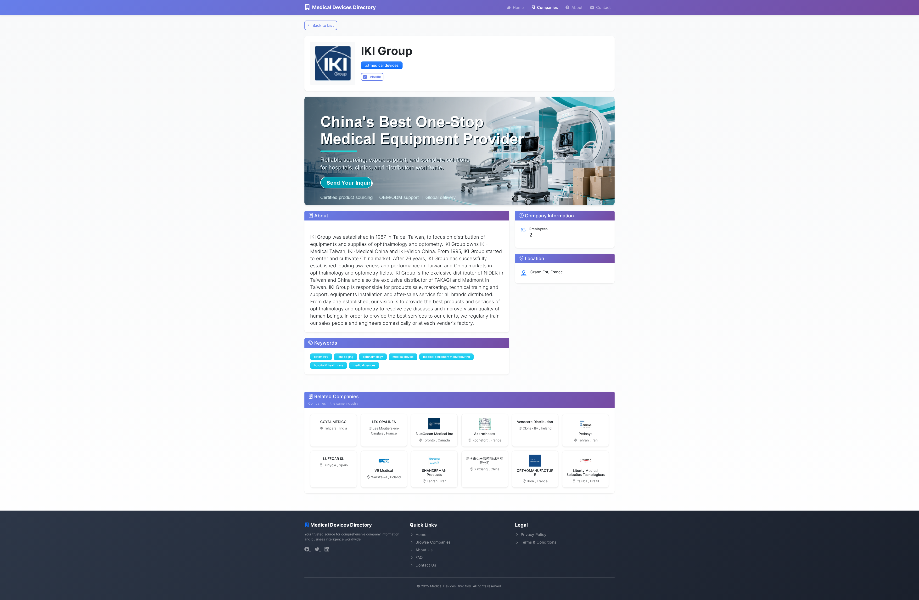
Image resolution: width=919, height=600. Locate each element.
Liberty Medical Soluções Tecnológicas (585, 472)
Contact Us (425, 565)
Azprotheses (484, 434)
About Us (423, 549)
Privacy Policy (533, 534)
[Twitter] (317, 549)
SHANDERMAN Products (434, 472)
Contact (603, 7)
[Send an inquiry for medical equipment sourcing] (459, 151)
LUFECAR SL (333, 459)
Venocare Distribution (535, 422)
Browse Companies (432, 542)
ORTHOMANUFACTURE (535, 472)
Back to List (323, 25)
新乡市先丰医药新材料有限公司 (484, 461)
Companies (547, 7)
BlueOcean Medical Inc (434, 434)
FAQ (419, 557)
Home (518, 7)
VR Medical (384, 470)
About (576, 7)
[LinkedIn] (327, 549)
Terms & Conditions (538, 542)
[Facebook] (307, 549)
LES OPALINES (384, 422)
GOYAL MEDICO (333, 422)
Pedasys (586, 434)
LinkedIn (374, 77)
